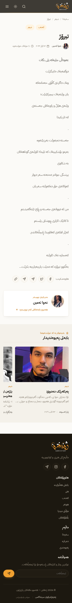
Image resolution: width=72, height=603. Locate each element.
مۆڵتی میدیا (63, 511)
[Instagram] (56, 466)
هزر (67, 491)
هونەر (66, 504)
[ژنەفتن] (62, 6)
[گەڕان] (24, 6)
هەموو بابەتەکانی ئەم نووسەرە (34, 309)
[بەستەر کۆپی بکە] (15, 279)
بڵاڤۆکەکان (64, 518)
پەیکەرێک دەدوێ (57, 391)
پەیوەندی (64, 547)
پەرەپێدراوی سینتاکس (45, 597)
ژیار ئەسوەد (64, 412)
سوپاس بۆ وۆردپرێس (23, 597)
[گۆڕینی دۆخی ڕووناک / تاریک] (15, 6)
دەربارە (65, 541)
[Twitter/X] (41, 279)
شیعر (57, 19)
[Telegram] (33, 279)
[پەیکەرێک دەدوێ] (42, 364)
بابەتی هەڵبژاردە (61, 485)
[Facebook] (50, 279)
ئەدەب (41, 27)
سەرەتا (66, 19)
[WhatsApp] (24, 279)
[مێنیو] (7, 6)
